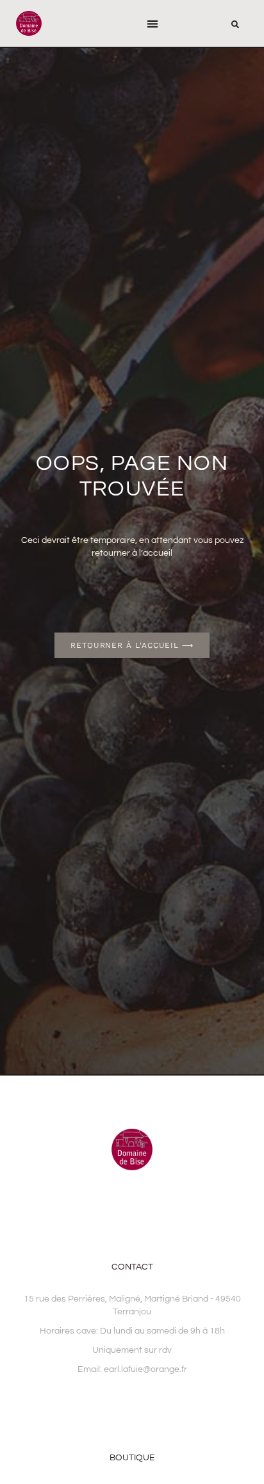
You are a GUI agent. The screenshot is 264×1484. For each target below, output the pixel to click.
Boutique (132, 1457)
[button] (152, 23)
